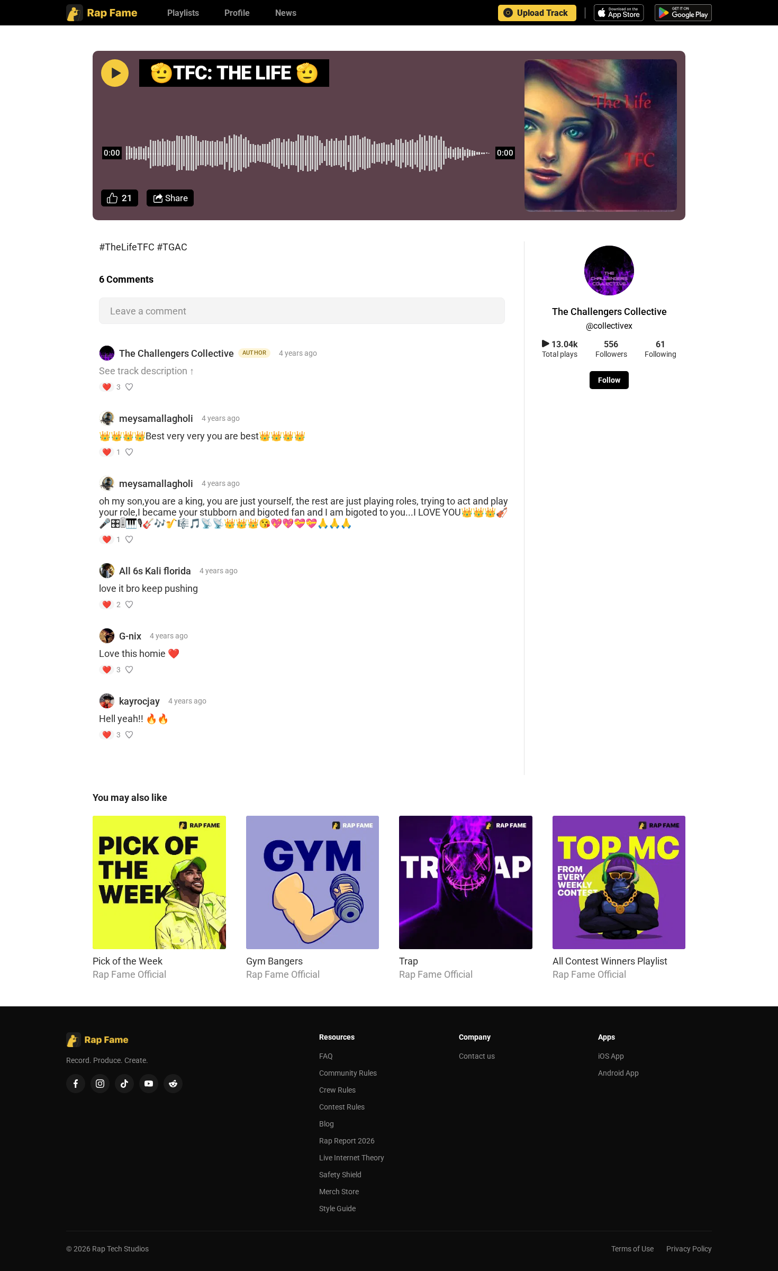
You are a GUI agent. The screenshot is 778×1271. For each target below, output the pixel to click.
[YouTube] (148, 1083)
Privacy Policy (689, 1249)
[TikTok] (124, 1083)
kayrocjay (139, 701)
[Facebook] (75, 1083)
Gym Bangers (274, 961)
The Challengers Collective (176, 353)
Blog (326, 1124)
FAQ (326, 1056)
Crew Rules (337, 1090)
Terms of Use (632, 1249)
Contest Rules (342, 1107)
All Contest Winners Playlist (610, 961)
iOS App (611, 1056)
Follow (609, 380)
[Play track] (115, 73)
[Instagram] (100, 1083)
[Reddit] (173, 1083)
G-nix (130, 636)
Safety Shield (340, 1174)
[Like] (129, 387)
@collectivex (609, 326)
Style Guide (337, 1208)
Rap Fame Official (129, 974)
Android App (618, 1073)
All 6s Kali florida (155, 570)
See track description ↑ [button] (146, 370)
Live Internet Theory (351, 1157)
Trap (408, 961)
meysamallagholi (156, 418)
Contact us (477, 1056)
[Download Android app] (683, 12)
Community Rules (348, 1073)
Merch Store (339, 1191)
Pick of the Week (127, 961)
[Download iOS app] (620, 12)
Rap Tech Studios (120, 1249)
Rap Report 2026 (347, 1141)
